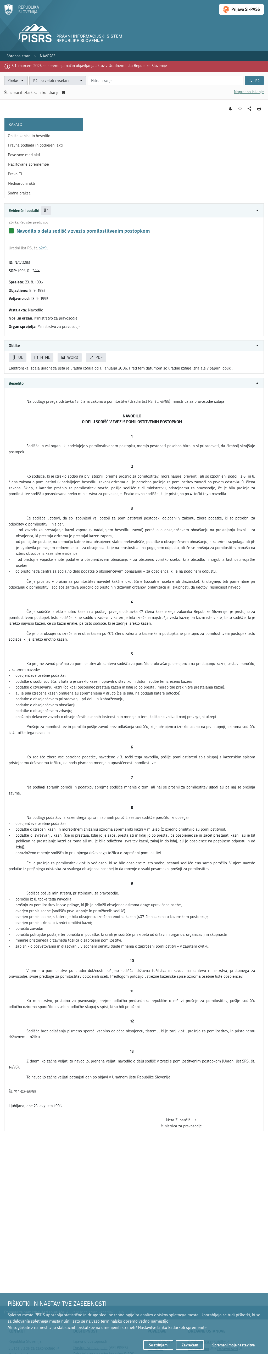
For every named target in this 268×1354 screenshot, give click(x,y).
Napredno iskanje (249, 91)
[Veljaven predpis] (11, 230)
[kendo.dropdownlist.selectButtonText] (81, 80)
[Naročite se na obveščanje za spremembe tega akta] (230, 108)
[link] (19, 56)
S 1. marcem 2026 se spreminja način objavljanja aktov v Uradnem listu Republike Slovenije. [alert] (90, 65)
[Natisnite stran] (259, 108)
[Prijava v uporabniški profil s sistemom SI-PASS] (241, 9)
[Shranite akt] (240, 109)
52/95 (43, 248)
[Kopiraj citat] (46, 210)
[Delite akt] (249, 109)
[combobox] (57, 81)
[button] (134, 210)
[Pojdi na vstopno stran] (21, 14)
